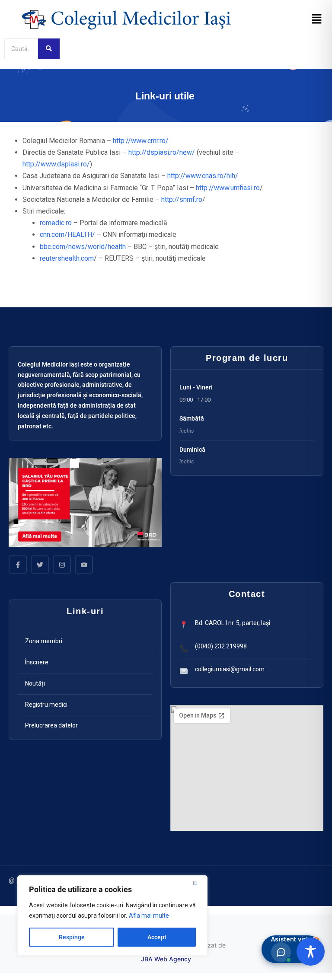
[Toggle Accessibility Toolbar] (311, 952)
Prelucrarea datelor (51, 725)
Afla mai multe (149, 915)
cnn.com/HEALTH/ (67, 234)
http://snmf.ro (181, 199)
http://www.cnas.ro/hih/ (202, 176)
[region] (112, 915)
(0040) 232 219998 (221, 646)
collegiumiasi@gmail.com (230, 669)
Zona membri (43, 641)
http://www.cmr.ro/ (141, 141)
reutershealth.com (67, 258)
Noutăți (35, 683)
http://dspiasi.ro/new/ (161, 152)
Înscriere (36, 662)
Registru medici (46, 704)
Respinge (72, 937)
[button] (317, 19)
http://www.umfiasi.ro (228, 188)
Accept (156, 937)
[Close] (198, 882)
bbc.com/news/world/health (83, 246)
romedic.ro (56, 223)
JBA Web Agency (166, 959)
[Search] (49, 48)
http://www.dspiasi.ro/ (56, 164)
